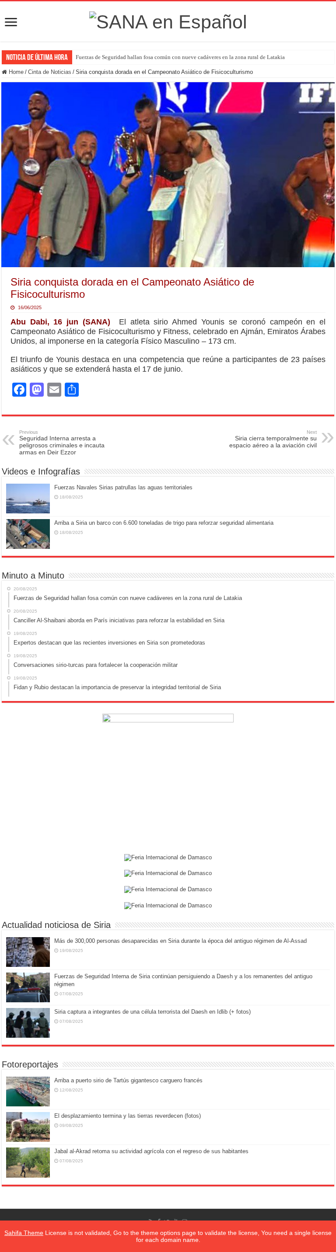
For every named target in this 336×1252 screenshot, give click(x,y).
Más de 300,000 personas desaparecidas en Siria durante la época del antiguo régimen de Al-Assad (180, 941)
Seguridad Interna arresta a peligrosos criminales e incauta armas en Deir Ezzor (62, 442)
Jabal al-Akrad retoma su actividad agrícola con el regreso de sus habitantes (151, 1151)
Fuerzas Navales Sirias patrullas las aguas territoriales (123, 487)
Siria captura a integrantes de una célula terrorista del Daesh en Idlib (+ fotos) (152, 1011)
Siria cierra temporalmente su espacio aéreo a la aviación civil (273, 439)
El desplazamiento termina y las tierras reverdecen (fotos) (127, 1116)
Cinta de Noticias (49, 72)
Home (15, 72)
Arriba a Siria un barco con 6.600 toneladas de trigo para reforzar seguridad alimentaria (163, 523)
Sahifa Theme (23, 1232)
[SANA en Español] (168, 20)
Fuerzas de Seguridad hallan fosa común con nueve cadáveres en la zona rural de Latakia (180, 57)
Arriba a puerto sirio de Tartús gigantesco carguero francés (128, 1080)
